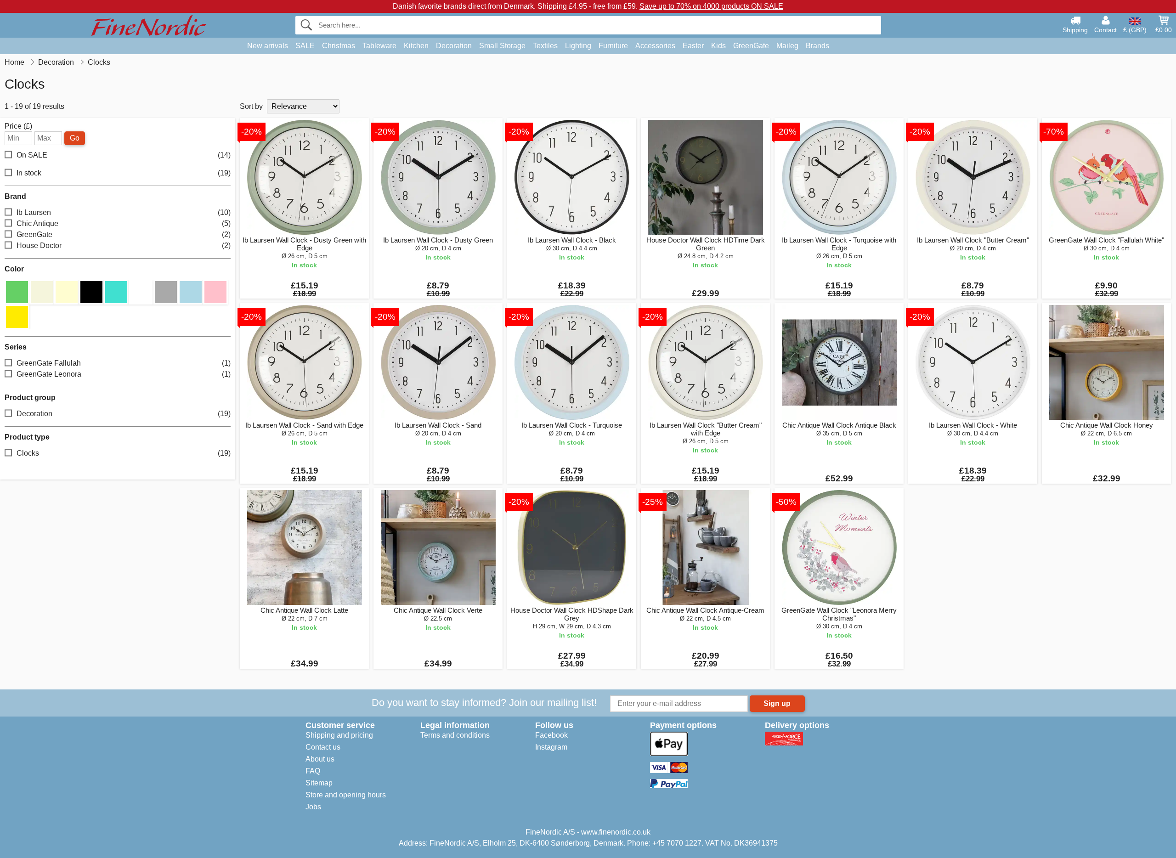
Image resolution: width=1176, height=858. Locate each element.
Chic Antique (124, 223)
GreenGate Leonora (124, 374)
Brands (817, 46)
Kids (718, 46)
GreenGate (751, 46)
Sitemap (319, 783)
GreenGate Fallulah (124, 363)
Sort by (251, 106)
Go (74, 138)
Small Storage (502, 46)
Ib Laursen (124, 212)
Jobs (313, 807)
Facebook (551, 735)
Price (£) (18, 126)
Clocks (124, 453)
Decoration (454, 46)
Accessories (655, 46)
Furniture (613, 46)
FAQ (312, 771)
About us (319, 759)
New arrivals (267, 46)
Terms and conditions (455, 735)
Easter (693, 46)
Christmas (338, 46)
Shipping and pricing (339, 735)
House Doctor (124, 245)
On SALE (124, 155)
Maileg (787, 46)
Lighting (578, 46)
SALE (305, 46)
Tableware (379, 46)
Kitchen (416, 46)
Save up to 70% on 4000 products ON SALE (711, 6)
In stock (124, 173)
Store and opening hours (345, 795)
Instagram (551, 747)
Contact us (322, 747)
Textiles (545, 46)
